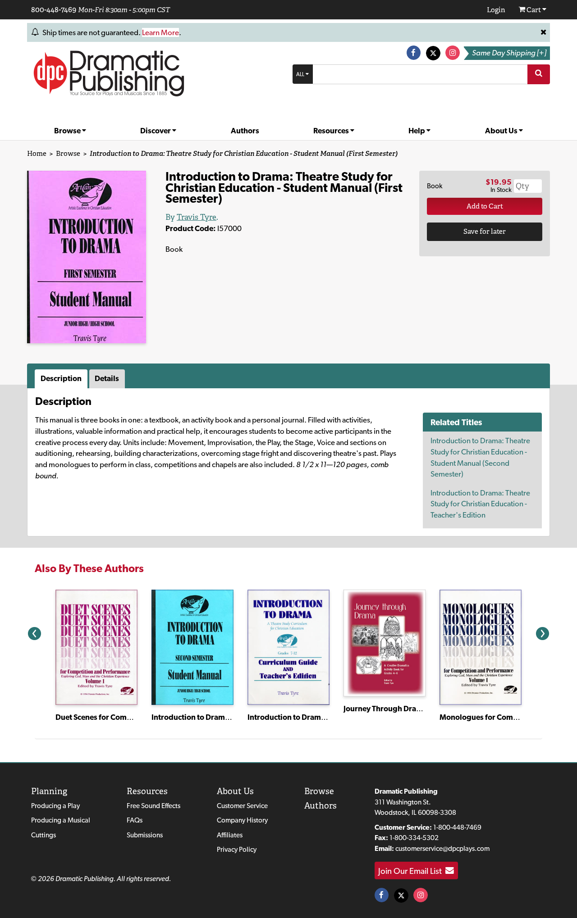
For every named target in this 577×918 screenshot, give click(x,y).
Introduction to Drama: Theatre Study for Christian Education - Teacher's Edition (480, 503)
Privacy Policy (236, 849)
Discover (156, 130)
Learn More (160, 32)
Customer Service (242, 805)
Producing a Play (55, 805)
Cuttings (43, 835)
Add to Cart (485, 206)
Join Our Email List (411, 871)
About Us (502, 130)
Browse (68, 130)
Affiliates (230, 835)
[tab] (62, 378)
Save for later (484, 231)
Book (434, 186)
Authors (245, 130)
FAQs (134, 820)
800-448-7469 (53, 9)
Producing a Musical (60, 820)
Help (417, 130)
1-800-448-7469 (457, 827)
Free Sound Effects (153, 805)
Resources (331, 130)
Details (107, 378)
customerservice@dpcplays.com (442, 848)
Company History (242, 820)
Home (36, 153)
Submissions (145, 835)
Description (61, 378)
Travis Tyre (196, 217)
